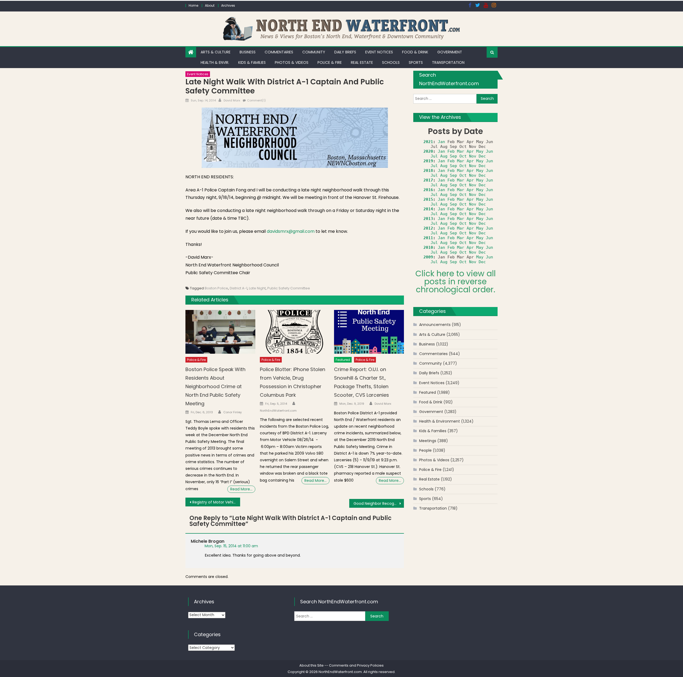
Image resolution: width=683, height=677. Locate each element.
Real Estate (362, 62)
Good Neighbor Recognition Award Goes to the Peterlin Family (379, 503)
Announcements (435, 324)
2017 (428, 180)
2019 (428, 161)
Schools (391, 62)
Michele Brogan (207, 541)
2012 (428, 228)
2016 (428, 189)
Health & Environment (439, 421)
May (479, 151)
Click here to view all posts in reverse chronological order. (455, 281)
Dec (482, 156)
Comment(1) (256, 100)
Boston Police (216, 288)
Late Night (257, 288)
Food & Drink (415, 52)
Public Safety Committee (288, 288)
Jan (441, 141)
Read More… (241, 489)
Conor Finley (232, 412)
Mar (460, 151)
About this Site (311, 665)
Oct (463, 156)
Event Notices (379, 52)
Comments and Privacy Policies (356, 665)
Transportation (448, 62)
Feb (451, 151)
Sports (416, 62)
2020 (428, 151)
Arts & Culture (216, 52)
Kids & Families (252, 62)
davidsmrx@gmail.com (291, 231)
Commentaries (279, 52)
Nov (472, 156)
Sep (453, 156)
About (210, 5)
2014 (428, 209)
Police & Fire (329, 62)
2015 (428, 199)
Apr (470, 151)
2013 (428, 218)
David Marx (232, 100)
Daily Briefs (345, 52)
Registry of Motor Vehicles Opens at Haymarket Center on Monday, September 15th (216, 502)
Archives (228, 5)
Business (248, 52)
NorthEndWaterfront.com (278, 410)
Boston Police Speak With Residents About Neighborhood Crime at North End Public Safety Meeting (215, 386)
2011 (428, 237)
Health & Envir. (215, 62)
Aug (443, 156)
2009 (428, 257)
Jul (434, 156)
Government (449, 52)
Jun (489, 151)
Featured (343, 359)
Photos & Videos (291, 62)
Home (193, 5)
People (425, 450)
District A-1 (238, 288)
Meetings (427, 440)
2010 (428, 247)
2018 (428, 170)
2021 (428, 141)
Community (313, 52)
